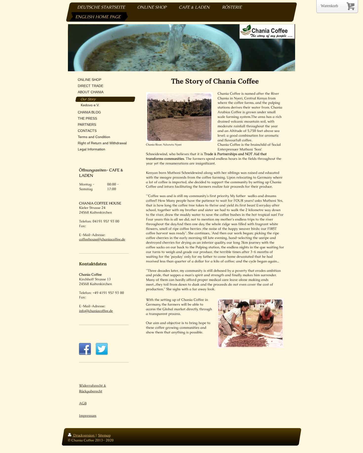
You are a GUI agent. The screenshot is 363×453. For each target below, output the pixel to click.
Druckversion (83, 435)
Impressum (87, 415)
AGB (82, 403)
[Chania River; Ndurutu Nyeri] (179, 117)
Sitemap (104, 435)
